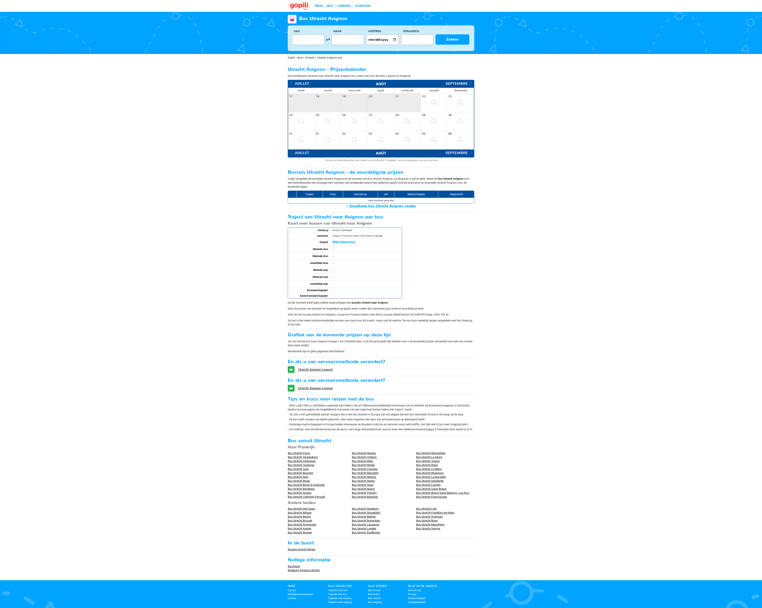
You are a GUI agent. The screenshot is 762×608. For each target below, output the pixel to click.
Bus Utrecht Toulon (428, 461)
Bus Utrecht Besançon (430, 473)
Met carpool (374, 598)
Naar (337, 31)
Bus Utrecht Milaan (300, 512)
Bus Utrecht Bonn (427, 520)
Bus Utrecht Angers (300, 493)
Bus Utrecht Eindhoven (366, 532)
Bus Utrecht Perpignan (302, 461)
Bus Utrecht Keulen (299, 528)
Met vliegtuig (375, 602)
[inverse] (327, 39)
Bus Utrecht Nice (298, 477)
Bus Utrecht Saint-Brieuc (431, 489)
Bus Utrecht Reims (363, 481)
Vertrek (374, 31)
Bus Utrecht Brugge (300, 532)
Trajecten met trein (338, 590)
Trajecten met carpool (339, 598)
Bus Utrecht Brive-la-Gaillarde (306, 485)
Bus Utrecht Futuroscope (431, 497)
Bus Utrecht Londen (364, 528)
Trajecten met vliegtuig (340, 602)
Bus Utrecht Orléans (364, 457)
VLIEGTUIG (363, 6)
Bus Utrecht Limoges (365, 469)
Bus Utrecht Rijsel (299, 481)
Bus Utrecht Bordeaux (301, 489)
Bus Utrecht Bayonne (365, 497)
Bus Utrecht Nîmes (363, 465)
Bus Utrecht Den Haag (301, 509)
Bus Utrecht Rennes (364, 477)
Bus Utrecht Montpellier (430, 453)
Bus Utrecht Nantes (364, 453)
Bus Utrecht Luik (426, 509)
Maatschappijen (416, 598)
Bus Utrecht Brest (427, 465)
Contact (292, 590)
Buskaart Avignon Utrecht (304, 570)
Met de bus (374, 594)
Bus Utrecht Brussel (300, 520)
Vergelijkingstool (417, 602)
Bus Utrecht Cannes (428, 485)
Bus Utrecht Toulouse (301, 465)
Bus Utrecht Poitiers (364, 493)
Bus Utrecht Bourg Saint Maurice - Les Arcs (442, 493)
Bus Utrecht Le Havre (429, 457)
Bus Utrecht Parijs (299, 453)
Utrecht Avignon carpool (315, 369)
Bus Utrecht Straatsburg (303, 457)
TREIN (318, 6)
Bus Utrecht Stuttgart (429, 516)
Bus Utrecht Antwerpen (302, 524)
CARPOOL (344, 6)
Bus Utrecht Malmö (364, 516)
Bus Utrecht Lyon (298, 469)
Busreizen (294, 566)
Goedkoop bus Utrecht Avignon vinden (382, 206)
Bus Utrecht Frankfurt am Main (435, 512)
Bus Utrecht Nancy (363, 489)
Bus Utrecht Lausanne (365, 524)
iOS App (412, 594)
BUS (330, 6)
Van (297, 31)
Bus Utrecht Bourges (300, 473)
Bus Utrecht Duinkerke (430, 481)
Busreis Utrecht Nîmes (301, 549)
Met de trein (374, 590)
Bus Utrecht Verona (428, 528)
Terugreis (411, 31)
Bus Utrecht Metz (362, 461)
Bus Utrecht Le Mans (429, 469)
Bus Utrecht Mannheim (430, 524)
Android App (414, 590)
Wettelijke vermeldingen (300, 594)
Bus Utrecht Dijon (362, 485)
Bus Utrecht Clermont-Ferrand (306, 497)
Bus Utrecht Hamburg (365, 509)
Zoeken (452, 39)
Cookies (292, 598)
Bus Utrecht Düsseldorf (366, 512)
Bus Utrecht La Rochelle (431, 477)
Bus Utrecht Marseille (365, 473)
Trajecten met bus (337, 594)
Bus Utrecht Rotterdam (366, 520)
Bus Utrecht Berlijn (299, 516)
